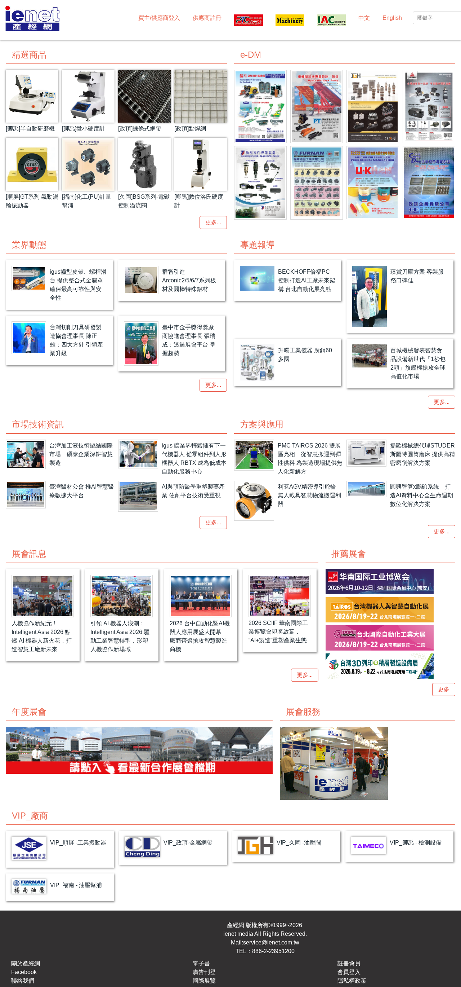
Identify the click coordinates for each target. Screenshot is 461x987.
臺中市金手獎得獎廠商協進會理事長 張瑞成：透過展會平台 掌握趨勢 (188, 340)
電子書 (201, 963)
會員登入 (349, 972)
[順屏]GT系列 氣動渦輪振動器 (32, 201)
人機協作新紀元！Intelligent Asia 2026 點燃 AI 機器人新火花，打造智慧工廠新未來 (42, 636)
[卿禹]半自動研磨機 (30, 128)
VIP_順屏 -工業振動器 (78, 843)
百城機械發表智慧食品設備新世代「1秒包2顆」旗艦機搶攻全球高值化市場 (418, 363)
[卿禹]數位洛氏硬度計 (198, 201)
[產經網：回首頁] (32, 19)
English (392, 18)
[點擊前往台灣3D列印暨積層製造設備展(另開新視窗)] (390, 666)
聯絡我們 (22, 981)
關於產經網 (25, 963)
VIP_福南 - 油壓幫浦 (76, 885)
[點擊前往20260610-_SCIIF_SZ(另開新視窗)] (390, 581)
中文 (364, 18)
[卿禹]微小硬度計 (83, 128)
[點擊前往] (260, 106)
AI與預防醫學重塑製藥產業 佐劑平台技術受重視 (193, 491)
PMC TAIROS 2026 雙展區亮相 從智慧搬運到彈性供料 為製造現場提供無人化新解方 (310, 458)
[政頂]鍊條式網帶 (139, 128)
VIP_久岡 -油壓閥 (299, 843)
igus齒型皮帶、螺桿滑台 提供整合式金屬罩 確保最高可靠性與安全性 (78, 285)
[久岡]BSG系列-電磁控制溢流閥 (144, 201)
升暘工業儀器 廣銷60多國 (305, 354)
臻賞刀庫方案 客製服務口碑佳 (417, 276)
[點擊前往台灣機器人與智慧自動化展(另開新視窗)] (390, 609)
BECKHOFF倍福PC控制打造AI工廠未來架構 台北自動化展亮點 (306, 280)
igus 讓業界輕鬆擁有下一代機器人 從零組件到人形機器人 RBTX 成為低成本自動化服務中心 (194, 458)
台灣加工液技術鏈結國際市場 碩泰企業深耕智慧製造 (81, 454)
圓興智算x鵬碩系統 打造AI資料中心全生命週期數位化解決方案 (421, 495)
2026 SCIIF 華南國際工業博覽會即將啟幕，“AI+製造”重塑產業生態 (278, 631)
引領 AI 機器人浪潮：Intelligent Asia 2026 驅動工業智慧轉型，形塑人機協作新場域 (119, 636)
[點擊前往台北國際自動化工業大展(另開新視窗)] (390, 638)
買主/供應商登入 (159, 18)
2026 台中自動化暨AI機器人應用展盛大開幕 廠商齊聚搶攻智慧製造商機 (200, 636)
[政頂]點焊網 (190, 128)
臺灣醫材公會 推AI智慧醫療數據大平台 (81, 491)
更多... (213, 222)
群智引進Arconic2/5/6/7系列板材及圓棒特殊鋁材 (189, 280)
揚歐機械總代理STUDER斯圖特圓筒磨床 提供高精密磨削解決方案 (422, 454)
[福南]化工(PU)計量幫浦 (86, 201)
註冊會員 (349, 963)
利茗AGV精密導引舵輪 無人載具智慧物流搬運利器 (309, 495)
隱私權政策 (351, 981)
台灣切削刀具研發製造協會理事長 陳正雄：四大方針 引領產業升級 (76, 340)
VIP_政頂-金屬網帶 (188, 843)
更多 (443, 689)
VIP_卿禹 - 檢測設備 (416, 843)
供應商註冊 (207, 18)
